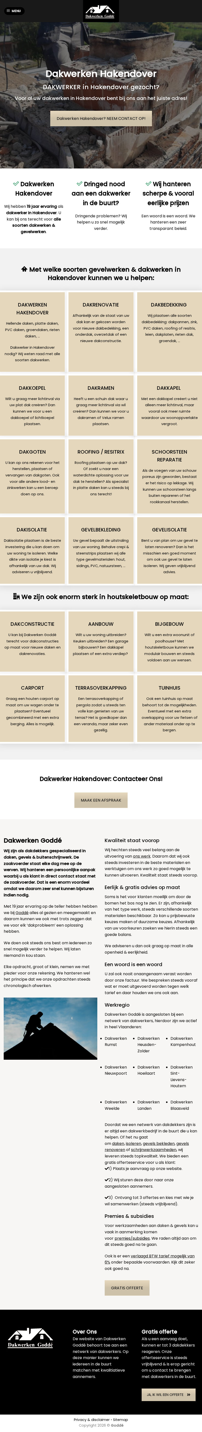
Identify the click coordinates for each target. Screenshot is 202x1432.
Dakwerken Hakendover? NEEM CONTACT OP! (101, 118)
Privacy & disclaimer (92, 1419)
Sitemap (120, 1419)
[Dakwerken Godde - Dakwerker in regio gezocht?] (101, 11)
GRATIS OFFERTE (127, 1288)
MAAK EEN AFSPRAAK (101, 800)
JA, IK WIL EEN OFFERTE (165, 1394)
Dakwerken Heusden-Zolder (148, 1045)
